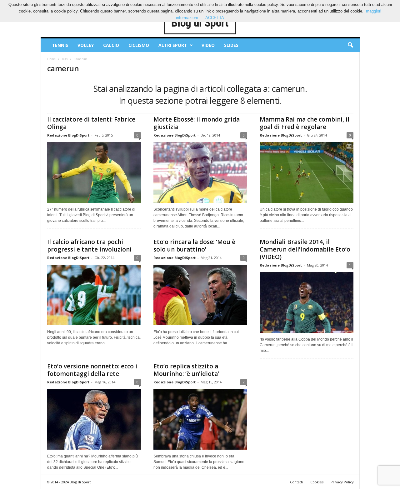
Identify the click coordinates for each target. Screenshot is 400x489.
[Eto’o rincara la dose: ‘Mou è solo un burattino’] (200, 295)
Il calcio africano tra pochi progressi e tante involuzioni (89, 245)
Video (208, 45)
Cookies (316, 482)
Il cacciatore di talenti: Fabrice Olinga (91, 123)
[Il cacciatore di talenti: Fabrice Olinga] (94, 172)
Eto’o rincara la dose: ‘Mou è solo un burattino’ (194, 245)
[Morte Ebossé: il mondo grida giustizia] (200, 172)
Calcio (111, 45)
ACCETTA (214, 17)
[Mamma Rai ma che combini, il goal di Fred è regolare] (306, 172)
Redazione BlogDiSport (68, 135)
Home (51, 59)
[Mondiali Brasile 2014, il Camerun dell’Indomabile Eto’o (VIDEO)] (306, 302)
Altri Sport (172, 45)
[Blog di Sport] (200, 23)
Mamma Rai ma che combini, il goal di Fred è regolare (304, 123)
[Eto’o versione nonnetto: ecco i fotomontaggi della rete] (94, 419)
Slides (231, 45)
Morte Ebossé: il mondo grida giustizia (196, 123)
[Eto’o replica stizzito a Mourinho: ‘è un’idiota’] (200, 419)
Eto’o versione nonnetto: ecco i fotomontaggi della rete (92, 370)
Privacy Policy (342, 482)
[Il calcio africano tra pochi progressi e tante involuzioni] (94, 295)
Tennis (60, 45)
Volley (86, 45)
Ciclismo (138, 45)
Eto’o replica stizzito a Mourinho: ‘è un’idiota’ (186, 370)
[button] (350, 45)
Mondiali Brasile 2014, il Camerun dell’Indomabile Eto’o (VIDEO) (305, 249)
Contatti (296, 482)
